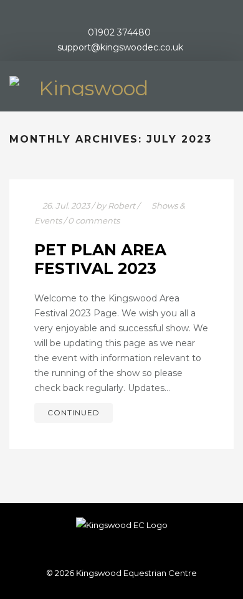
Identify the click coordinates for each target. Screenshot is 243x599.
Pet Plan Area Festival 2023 (100, 259)
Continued (73, 412)
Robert (121, 205)
